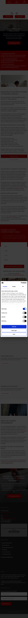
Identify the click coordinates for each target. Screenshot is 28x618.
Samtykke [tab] (5, 286)
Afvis (14, 334)
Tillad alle (14, 326)
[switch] (25, 313)
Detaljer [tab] (14, 286)
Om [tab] (23, 286)
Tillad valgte (14, 330)
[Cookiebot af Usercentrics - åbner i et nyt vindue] (21, 283)
